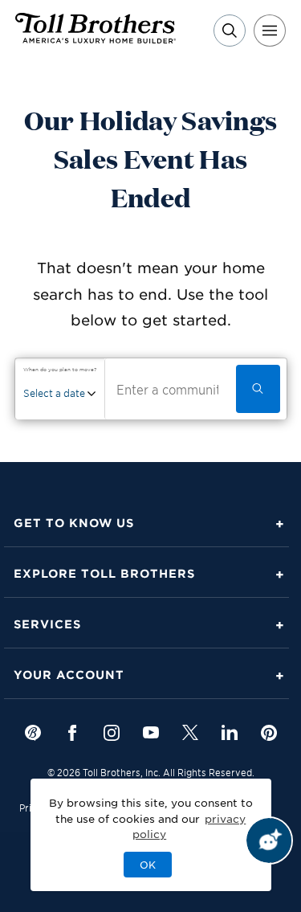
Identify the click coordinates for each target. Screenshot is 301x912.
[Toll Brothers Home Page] (95, 38)
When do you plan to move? (59, 369)
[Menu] (270, 30)
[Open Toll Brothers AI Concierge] (269, 840)
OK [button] (148, 864)
